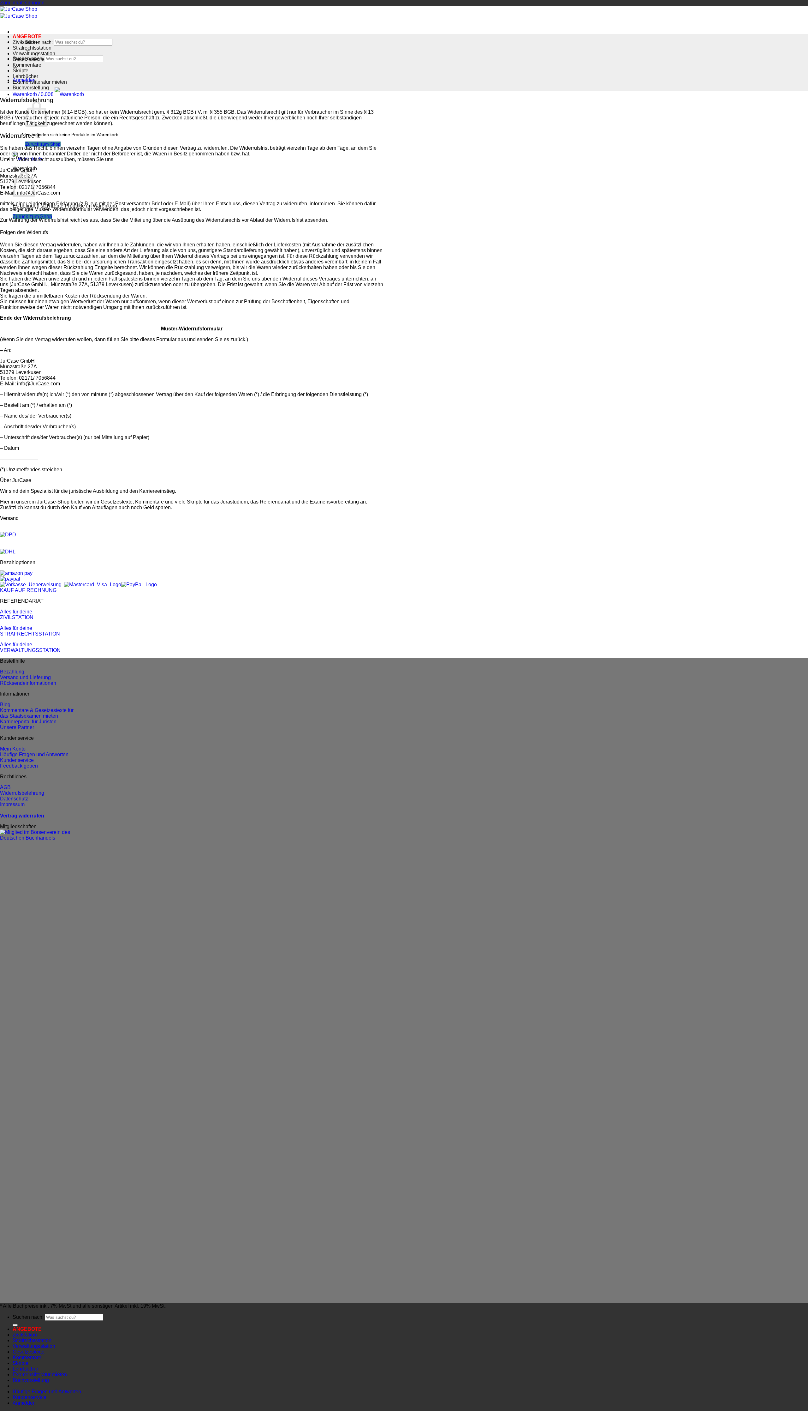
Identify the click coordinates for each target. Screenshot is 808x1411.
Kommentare (27, 65)
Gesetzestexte (29, 59)
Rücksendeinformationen (28, 683)
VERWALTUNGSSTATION (30, 650)
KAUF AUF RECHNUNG (28, 590)
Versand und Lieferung (25, 677)
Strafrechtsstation (32, 48)
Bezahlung (12, 671)
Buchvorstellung (31, 87)
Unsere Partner (17, 727)
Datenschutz (14, 798)
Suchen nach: (39, 42)
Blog (5, 704)
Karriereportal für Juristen (28, 721)
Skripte (20, 70)
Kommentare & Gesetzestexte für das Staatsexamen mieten (37, 713)
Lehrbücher (25, 76)
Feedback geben (19, 766)
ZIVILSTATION (16, 617)
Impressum (12, 804)
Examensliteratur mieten (40, 82)
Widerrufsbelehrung (22, 793)
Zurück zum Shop (43, 144)
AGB (5, 787)
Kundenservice (17, 760)
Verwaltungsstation (34, 53)
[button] (48, 94)
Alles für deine (16, 611)
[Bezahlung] (16, 573)
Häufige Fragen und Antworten (34, 754)
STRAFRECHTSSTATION (30, 633)
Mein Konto (13, 748)
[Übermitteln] (15, 1325)
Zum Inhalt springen (22, 2)
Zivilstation (25, 42)
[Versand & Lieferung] (8, 534)
